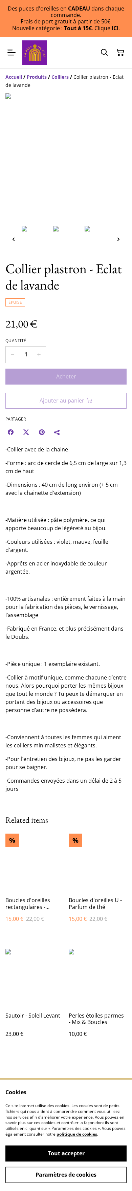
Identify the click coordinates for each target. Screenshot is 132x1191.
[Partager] (57, 432)
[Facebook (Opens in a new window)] (10, 432)
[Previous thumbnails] (13, 239)
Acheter (66, 376)
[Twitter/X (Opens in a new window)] (26, 432)
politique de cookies (77, 1134)
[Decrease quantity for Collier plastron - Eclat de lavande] (12, 354)
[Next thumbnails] (118, 239)
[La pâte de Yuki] (34, 52)
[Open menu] (11, 52)
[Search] (104, 52)
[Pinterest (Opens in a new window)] (42, 432)
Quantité (15, 340)
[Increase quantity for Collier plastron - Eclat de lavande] (39, 354)
